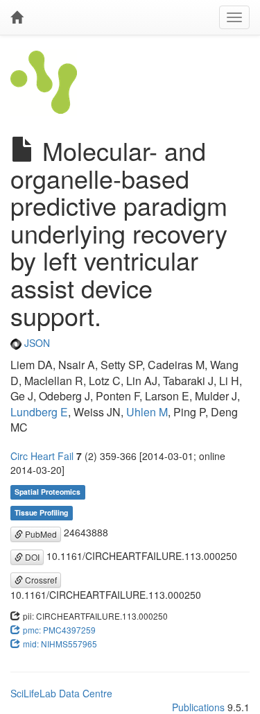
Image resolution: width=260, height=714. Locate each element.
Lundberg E (39, 412)
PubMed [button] (40, 534)
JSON (35, 343)
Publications (198, 707)
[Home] (16, 17)
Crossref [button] (40, 580)
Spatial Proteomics (47, 491)
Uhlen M (147, 412)
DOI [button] (31, 557)
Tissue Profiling (41, 512)
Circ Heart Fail (41, 456)
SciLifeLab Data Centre (61, 693)
